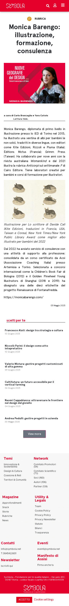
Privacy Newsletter (45, 519)
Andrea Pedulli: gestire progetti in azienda (31, 418)
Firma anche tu (45, 565)
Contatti (8, 543)
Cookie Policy (42, 511)
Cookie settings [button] (44, 599)
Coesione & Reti (12, 475)
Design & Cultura (13, 471)
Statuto (39, 524)
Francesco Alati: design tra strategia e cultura (34, 330)
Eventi (42, 543)
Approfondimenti (11, 503)
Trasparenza (42, 532)
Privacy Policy (43, 515)
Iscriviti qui (7, 566)
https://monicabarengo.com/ (24, 297)
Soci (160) (39, 478)
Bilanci (38, 528)
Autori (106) (40, 482)
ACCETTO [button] (24, 600)
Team (38, 506)
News (5, 520)
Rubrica (40, 19)
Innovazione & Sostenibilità (11, 465)
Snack (5, 507)
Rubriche (7, 516)
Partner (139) (41, 486)
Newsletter (10, 560)
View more (34, 434)
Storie (5, 512)
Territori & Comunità (15, 480)
